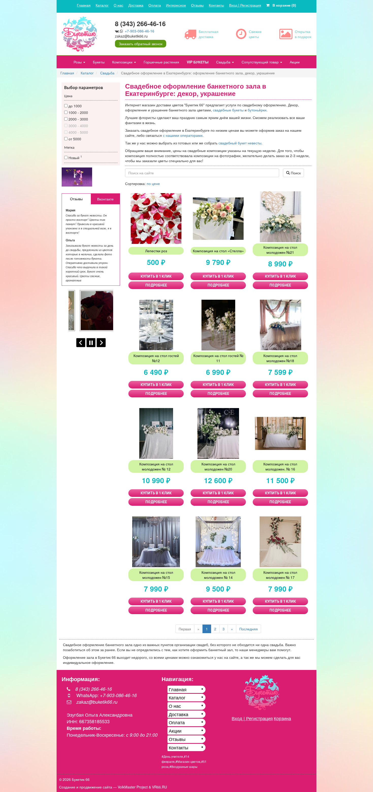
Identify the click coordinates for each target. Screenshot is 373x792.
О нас (118, 5)
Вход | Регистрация (245, 5)
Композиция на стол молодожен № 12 (156, 466)
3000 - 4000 (77, 125)
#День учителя (172, 756)
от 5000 (74, 138)
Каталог (102, 5)
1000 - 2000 (77, 112)
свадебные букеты (228, 109)
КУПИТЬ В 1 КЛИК (156, 276)
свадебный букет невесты (239, 142)
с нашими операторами (182, 135)
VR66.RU (159, 786)
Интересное (176, 5)
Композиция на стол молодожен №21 (280, 250)
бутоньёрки (257, 109)
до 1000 (74, 105)
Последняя (248, 628)
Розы (78, 61)
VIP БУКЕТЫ (198, 61)
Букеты (99, 61)
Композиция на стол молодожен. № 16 (280, 466)
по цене (153, 183)
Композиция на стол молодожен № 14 (218, 575)
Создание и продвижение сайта (85, 786)
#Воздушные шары (183, 766)
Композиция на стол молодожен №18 (280, 358)
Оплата (154, 5)
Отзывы (197, 5)
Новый (74, 157)
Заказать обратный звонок (140, 43)
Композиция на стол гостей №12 (156, 358)
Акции (295, 61)
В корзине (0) (282, 5)
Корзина (282, 718)
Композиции (122, 61)
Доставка (135, 5)
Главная (84, 5)
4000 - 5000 (77, 132)
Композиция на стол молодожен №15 (156, 575)
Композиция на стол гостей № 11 (218, 358)
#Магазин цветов (188, 761)
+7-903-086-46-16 (139, 30)
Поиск (295, 172)
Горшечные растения (161, 61)
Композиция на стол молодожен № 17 (280, 575)
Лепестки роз (156, 250)
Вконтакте (105, 198)
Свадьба (223, 61)
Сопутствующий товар (261, 61)
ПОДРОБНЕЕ (156, 285)
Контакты (216, 5)
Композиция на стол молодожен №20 (218, 466)
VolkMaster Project (133, 786)
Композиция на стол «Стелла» (218, 250)
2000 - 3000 (77, 119)
